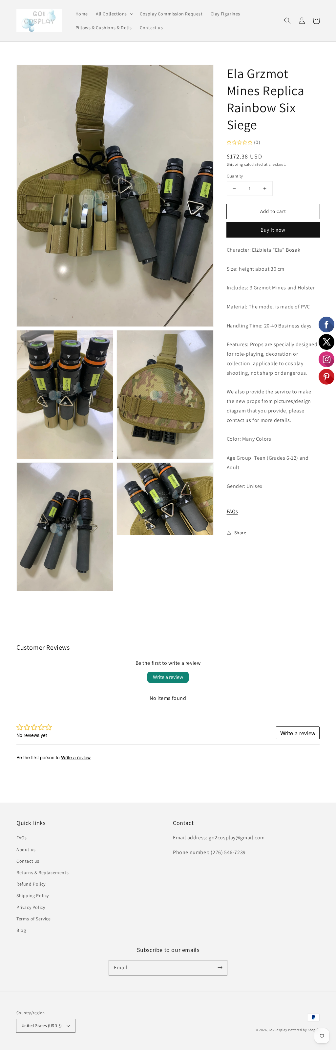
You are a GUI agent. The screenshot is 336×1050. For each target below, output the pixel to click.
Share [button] (240, 533)
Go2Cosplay (278, 1030)
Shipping (235, 164)
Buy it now (273, 230)
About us (26, 849)
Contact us (27, 861)
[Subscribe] (220, 967)
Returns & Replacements (42, 872)
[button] (114, 14)
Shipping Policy (32, 895)
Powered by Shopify (304, 1030)
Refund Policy (31, 884)
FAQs (232, 511)
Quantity (235, 176)
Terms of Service (33, 919)
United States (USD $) (42, 1025)
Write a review (168, 677)
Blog (21, 930)
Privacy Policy (30, 907)
